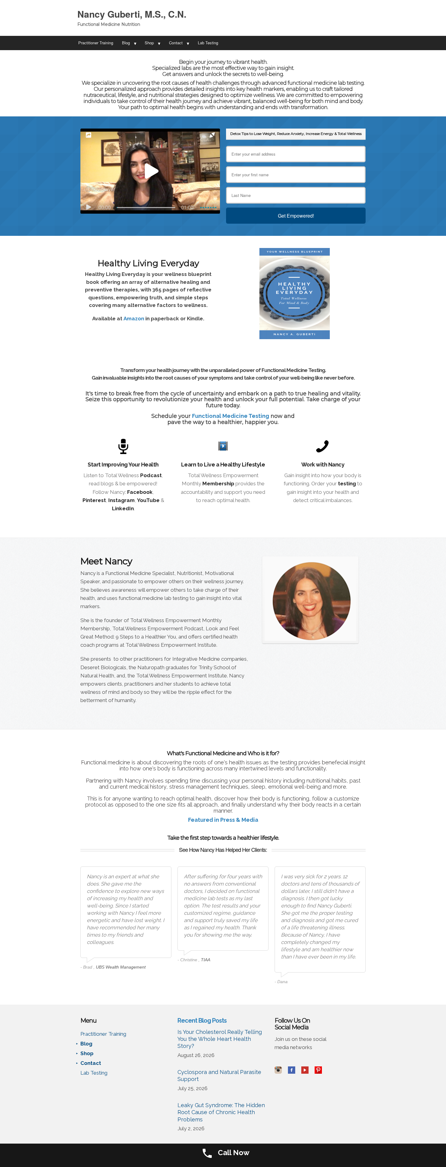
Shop (149, 43)
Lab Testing (208, 43)
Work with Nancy (323, 464)
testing (347, 483)
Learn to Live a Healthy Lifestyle (223, 464)
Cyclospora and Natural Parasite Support (219, 1075)
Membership (218, 483)
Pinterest (94, 500)
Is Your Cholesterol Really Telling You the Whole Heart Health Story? (219, 1039)
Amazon (133, 318)
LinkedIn (123, 508)
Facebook (140, 492)
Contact (176, 43)
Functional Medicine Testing (230, 416)
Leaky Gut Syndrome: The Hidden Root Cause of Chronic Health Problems (221, 1112)
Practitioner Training (95, 43)
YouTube (148, 500)
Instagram (121, 500)
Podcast (151, 475)
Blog (126, 43)
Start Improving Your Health (123, 464)
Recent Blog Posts (202, 1020)
